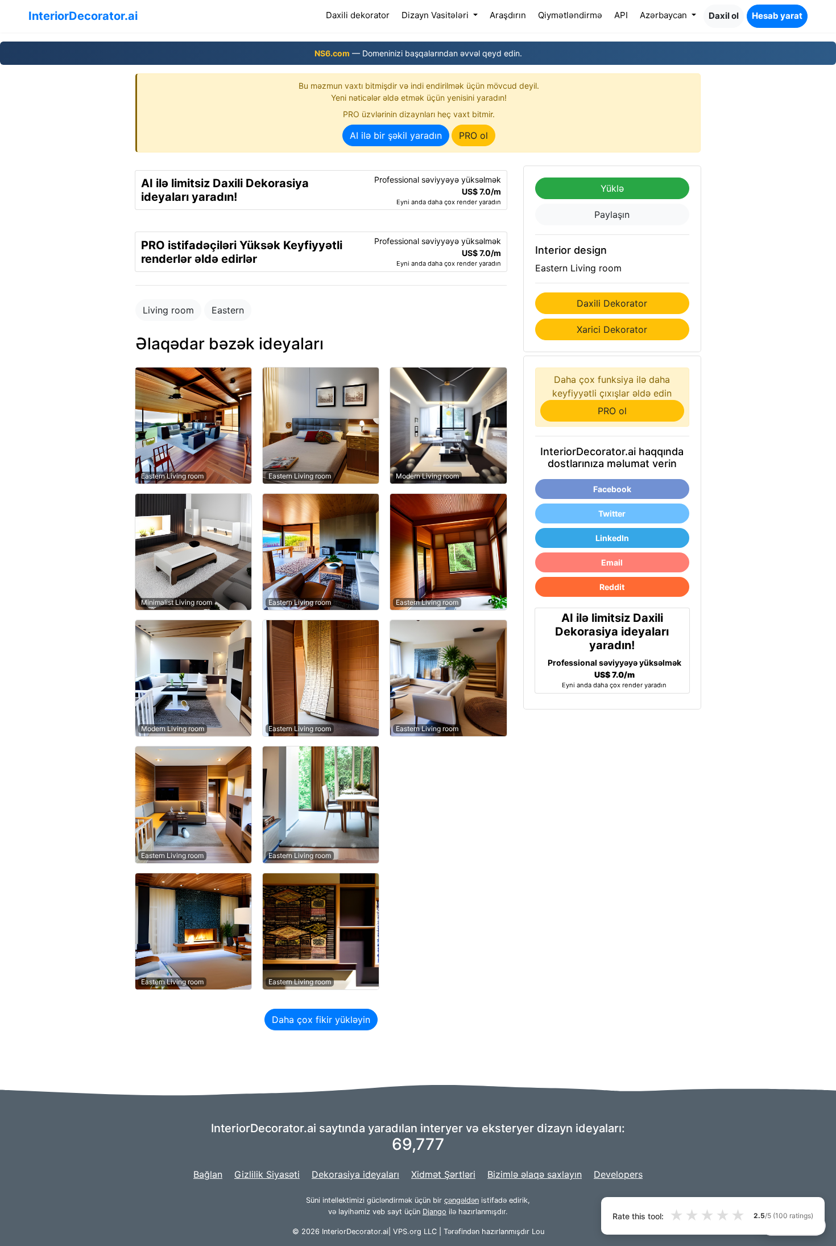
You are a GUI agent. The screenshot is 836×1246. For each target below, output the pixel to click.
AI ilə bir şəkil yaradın (396, 135)
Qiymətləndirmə (570, 15)
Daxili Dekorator (612, 303)
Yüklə (612, 188)
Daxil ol (724, 15)
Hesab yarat (777, 15)
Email (612, 562)
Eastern (228, 310)
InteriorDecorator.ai (83, 16)
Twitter (612, 513)
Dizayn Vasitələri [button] (436, 15)
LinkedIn (612, 538)
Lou (538, 1231)
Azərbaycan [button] (664, 15)
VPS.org (407, 1231)
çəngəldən (461, 1200)
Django (434, 1211)
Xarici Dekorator (612, 329)
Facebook (612, 489)
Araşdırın (508, 15)
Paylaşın (612, 214)
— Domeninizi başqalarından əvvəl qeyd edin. (418, 53)
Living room (168, 310)
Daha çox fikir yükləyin (321, 1019)
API (621, 15)
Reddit (611, 587)
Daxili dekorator (360, 14)
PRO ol (473, 135)
